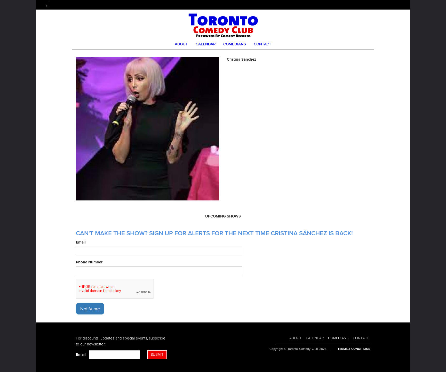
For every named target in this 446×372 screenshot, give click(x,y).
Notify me (90, 309)
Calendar (206, 44)
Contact (262, 44)
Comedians (234, 44)
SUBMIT (157, 354)
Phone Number (89, 262)
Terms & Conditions (354, 349)
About (181, 44)
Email (81, 242)
